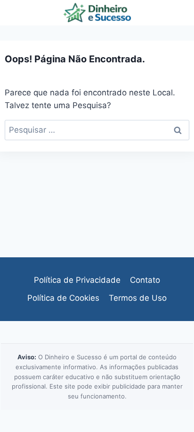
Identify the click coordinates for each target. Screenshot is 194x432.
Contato (145, 280)
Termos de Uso (138, 298)
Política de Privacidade (77, 280)
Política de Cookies (63, 298)
